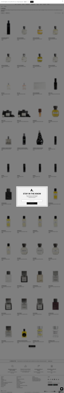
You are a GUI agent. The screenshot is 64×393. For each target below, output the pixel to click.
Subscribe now (32, 203)
